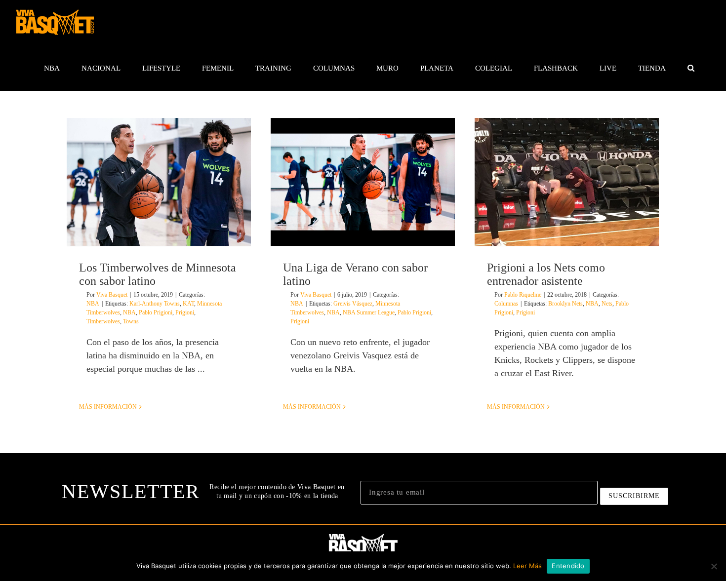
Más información (108, 406)
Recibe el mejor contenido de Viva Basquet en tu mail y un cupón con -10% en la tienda (276, 491)
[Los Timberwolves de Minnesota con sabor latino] (159, 182)
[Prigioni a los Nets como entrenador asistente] (567, 182)
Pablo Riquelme (522, 294)
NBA (92, 303)
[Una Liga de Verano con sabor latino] (363, 182)
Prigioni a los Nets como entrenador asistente (546, 274)
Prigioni (184, 312)
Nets (607, 303)
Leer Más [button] (527, 566)
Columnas (506, 303)
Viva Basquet (111, 294)
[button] (691, 68)
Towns (131, 321)
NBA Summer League (369, 312)
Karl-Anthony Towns (154, 303)
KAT (188, 303)
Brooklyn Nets (565, 303)
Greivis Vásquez (352, 303)
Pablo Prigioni (155, 312)
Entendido (568, 566)
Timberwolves (103, 321)
